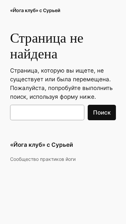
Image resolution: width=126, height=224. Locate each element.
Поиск (102, 112)
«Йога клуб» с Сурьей (35, 10)
